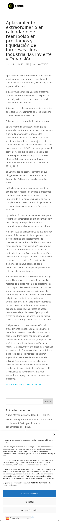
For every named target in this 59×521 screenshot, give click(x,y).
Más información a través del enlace (23, 384)
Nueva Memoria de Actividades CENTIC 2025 (28, 414)
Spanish (14, 518)
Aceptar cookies (29, 493)
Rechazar (29, 501)
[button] (54, 434)
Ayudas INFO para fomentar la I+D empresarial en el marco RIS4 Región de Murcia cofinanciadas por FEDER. (29, 423)
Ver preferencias (29, 510)
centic (13, 64)
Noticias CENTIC (40, 64)
